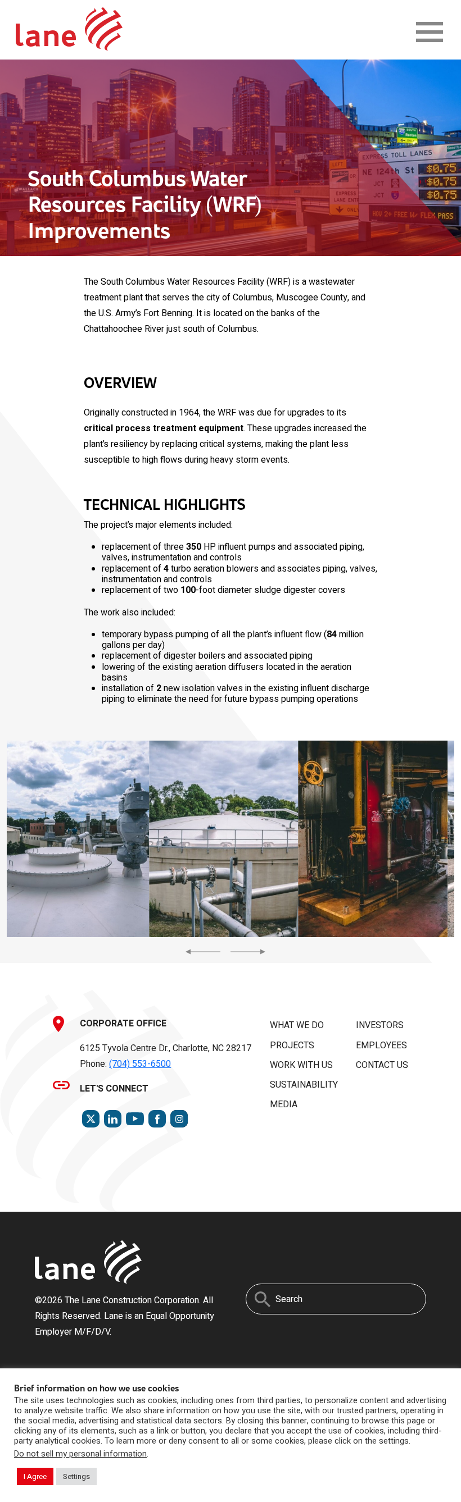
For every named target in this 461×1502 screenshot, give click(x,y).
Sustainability (304, 1085)
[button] (74, 839)
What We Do (297, 1025)
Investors (380, 1025)
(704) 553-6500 (140, 1064)
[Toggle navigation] (429, 32)
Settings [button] (76, 1476)
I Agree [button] (35, 1476)
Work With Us (301, 1065)
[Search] (262, 1299)
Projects (292, 1045)
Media (283, 1104)
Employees (381, 1045)
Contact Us (382, 1065)
